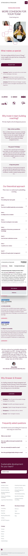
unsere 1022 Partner (10, 272)
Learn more (4, 295)
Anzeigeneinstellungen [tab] (19, 265)
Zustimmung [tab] (4, 265)
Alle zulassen (14, 288)
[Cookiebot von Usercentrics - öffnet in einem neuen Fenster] (21, 262)
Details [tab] (10, 265)
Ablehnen (14, 292)
